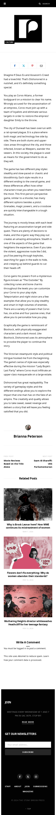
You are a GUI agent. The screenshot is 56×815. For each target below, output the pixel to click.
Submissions (40, 786)
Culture (9, 42)
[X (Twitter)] (28, 776)
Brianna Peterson (16, 53)
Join (27, 786)
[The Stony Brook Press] (28, 28)
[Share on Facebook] (14, 66)
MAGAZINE (28, 791)
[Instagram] (36, 776)
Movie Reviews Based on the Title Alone (14, 463)
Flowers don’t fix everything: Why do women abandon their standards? (28, 574)
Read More (28, 722)
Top (29, 809)
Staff (8, 786)
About (17, 786)
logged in (21, 648)
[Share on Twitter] (23, 66)
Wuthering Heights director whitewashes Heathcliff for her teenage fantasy (28, 622)
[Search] (40, 4)
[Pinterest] (32, 66)
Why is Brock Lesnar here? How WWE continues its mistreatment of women (28, 526)
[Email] (41, 66)
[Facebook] (20, 776)
